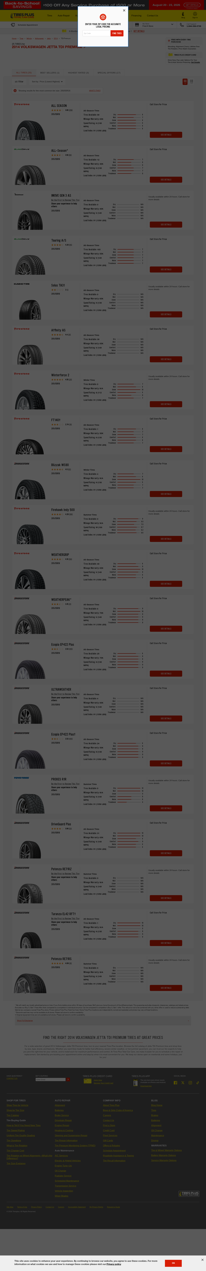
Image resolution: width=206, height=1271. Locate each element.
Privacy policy (114, 1264)
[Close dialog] (124, 10)
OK (173, 1263)
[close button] (202, 1259)
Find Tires (117, 33)
